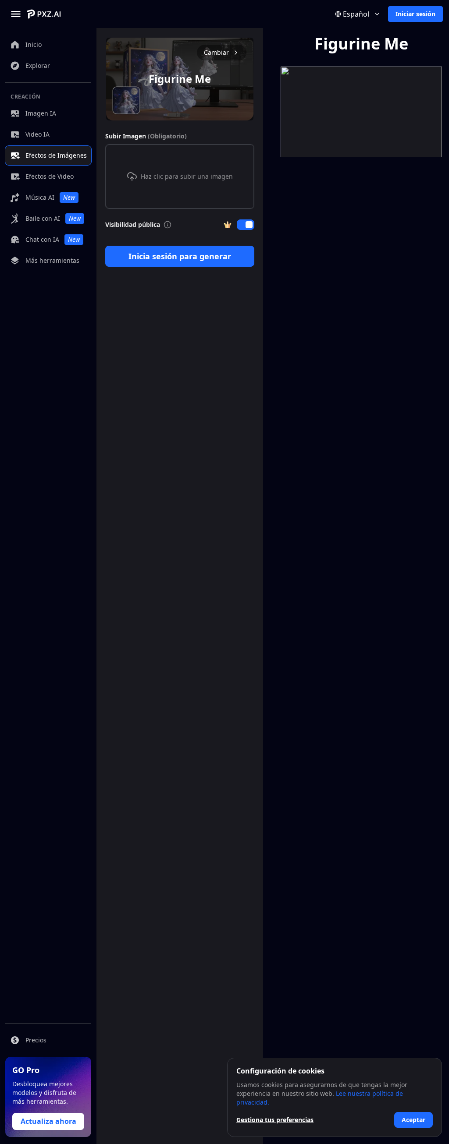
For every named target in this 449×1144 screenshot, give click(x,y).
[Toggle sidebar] (16, 14)
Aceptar (413, 1120)
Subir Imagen (146, 136)
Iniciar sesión (415, 14)
